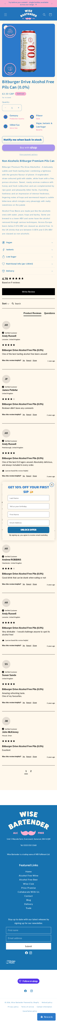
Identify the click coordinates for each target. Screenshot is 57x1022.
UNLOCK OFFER (28, 530)
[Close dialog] (52, 485)
